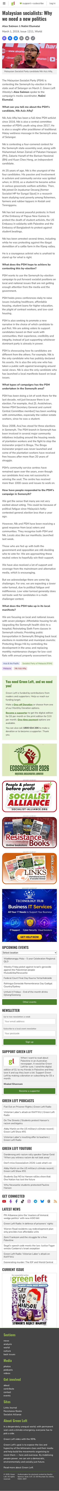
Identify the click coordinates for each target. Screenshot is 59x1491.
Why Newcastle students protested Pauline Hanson (26, 1186)
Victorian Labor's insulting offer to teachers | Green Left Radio (26, 1139)
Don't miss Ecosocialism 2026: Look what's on (28, 1162)
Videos (7, 1373)
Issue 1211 (27, 31)
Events (7, 1395)
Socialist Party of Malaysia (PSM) (37, 663)
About (6, 1385)
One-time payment (28, 719)
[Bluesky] (16, 38)
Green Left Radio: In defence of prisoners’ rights (28, 1215)
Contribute (9, 1388)
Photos (7, 1366)
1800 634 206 (31, 728)
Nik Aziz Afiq (20, 668)
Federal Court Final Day (16, 978)
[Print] (21, 38)
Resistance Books (13, 1411)
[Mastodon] (4, 38)
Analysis (8, 1344)
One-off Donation (23, 704)
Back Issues (9, 1354)
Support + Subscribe (33, 3)
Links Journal (10, 1407)
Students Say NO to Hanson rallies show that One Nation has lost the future (27, 1178)
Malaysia (7, 668)
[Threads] (48, 1201)
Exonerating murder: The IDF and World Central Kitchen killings (28, 1255)
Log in (52, 3)
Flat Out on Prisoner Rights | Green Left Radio (27, 1106)
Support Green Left (17, 1051)
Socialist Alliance (12, 1414)
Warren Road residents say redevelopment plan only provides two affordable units (28, 1222)
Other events (29, 1002)
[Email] (27, 38)
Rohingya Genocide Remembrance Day (24, 983)
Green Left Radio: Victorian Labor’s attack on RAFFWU (27, 1247)
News (6, 1340)
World (38, 31)
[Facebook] (10, 38)
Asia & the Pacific (11, 663)
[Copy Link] (33, 38)
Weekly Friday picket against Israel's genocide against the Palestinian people (27, 968)
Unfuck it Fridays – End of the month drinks (26, 991)
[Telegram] (35, 1201)
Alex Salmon (10, 26)
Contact (7, 1392)
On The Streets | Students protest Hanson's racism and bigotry (26, 1122)
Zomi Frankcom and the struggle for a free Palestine (25, 1230)
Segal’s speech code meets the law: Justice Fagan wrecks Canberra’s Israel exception (29, 1239)
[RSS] (55, 1201)
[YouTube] (4, 1201)
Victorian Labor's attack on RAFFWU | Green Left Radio (29, 1114)
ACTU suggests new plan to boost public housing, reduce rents (25, 1264)
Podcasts (8, 1369)
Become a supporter (16, 712)
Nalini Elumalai (30, 26)
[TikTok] (22, 1201)
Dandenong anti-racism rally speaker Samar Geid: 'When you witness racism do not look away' (29, 1156)
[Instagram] (29, 1201)
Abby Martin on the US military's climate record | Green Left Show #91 (29, 1130)
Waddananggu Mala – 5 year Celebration (25, 958)
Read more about (18, 1467)
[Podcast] (10, 1201)
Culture (7, 1351)
